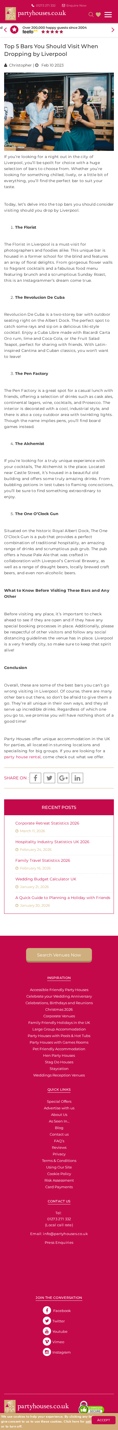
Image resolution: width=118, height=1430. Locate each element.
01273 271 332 (45, 5)
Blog (59, 1127)
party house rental (22, 756)
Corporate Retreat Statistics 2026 (47, 823)
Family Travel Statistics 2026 (42, 860)
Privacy (59, 1154)
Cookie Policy (59, 1173)
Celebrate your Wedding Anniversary (59, 996)
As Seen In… (59, 1121)
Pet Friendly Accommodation (59, 1049)
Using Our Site (59, 1167)
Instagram (61, 1352)
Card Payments (59, 1187)
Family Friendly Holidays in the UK (59, 1022)
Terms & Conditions (59, 1160)
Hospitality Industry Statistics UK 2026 (52, 841)
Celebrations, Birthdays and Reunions (59, 1003)
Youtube (60, 1331)
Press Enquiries (59, 1242)
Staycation (59, 1068)
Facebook (61, 1310)
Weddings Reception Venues (59, 1075)
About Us (59, 1114)
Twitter (58, 1321)
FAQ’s (59, 1141)
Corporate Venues (59, 1016)
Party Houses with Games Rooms (59, 1042)
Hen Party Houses (59, 1055)
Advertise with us (59, 1108)
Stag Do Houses (59, 1062)
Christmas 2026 (59, 1009)
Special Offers (59, 1101)
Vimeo (58, 1342)
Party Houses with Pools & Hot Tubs (59, 1035)
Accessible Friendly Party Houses (59, 989)
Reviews (59, 1147)
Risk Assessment (59, 1180)
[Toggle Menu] (109, 15)
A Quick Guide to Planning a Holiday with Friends (62, 897)
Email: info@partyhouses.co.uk (59, 1233)
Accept (103, 1420)
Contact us (59, 1134)
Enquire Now (76, 5)
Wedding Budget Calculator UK (45, 879)
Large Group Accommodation (59, 1029)
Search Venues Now (59, 955)
